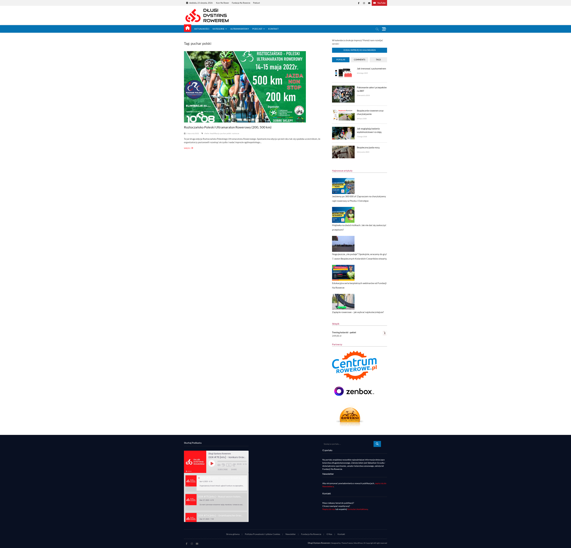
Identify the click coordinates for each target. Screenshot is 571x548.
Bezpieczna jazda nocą (368, 147)
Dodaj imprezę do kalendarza (359, 50)
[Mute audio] (218, 465)
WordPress (358, 543)
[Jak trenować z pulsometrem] (343, 68)
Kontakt (273, 28)
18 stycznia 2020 (363, 152)
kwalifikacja (214, 133)
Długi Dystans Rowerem (319, 543)
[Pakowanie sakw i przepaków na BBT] (343, 87)
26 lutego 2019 (362, 73)
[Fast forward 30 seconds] (234, 464)
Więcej (188, 148)
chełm (206, 133)
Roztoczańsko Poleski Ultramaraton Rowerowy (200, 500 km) (228, 127)
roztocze (235, 133)
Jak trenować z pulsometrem (371, 68)
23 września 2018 (363, 95)
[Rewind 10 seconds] (223, 464)
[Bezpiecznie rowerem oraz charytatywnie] (343, 110)
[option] (216, 483)
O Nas (329, 534)
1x (229, 465)
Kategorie (218, 28)
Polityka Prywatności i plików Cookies (262, 534)
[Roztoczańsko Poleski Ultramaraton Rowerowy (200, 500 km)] (255, 86)
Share (234, 469)
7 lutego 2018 (362, 136)
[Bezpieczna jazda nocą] (343, 147)
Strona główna (233, 534)
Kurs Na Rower (222, 3)
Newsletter (291, 534)
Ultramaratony (239, 28)
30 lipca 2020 (362, 118)
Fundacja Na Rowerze (241, 3)
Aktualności (201, 28)
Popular (340, 59)
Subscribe (223, 469)
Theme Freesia (347, 543)
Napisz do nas (328, 509)
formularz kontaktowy (357, 509)
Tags (378, 59)
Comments (359, 59)
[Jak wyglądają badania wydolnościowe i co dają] (343, 128)
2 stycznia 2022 (192, 133)
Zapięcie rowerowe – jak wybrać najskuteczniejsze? (358, 312)
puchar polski (225, 133)
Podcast (256, 3)
